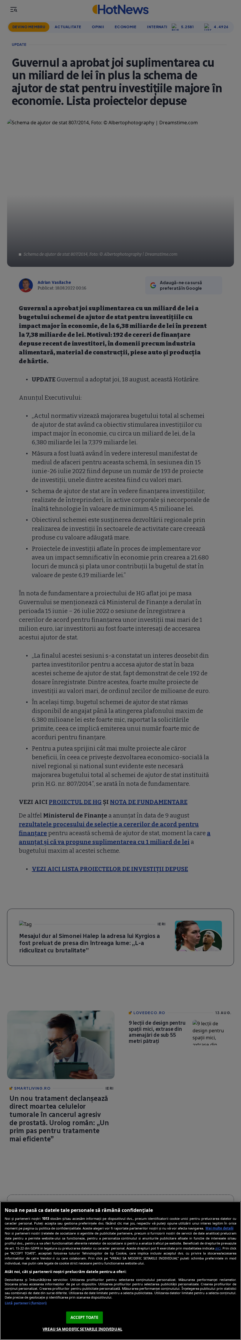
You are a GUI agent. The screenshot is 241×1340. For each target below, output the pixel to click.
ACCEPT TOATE (84, 1317)
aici (218, 1248)
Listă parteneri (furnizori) (26, 1303)
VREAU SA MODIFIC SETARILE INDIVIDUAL (82, 1329)
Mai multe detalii (219, 1228)
